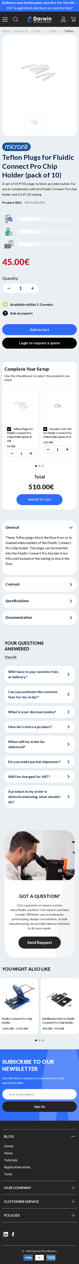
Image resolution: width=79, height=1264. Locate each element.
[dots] (36, 1040)
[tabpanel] (21, 424)
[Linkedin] (5, 1234)
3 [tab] (43, 466)
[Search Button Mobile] (15, 19)
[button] (11, 453)
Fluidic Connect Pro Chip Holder (17, 1020)
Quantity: (10, 278)
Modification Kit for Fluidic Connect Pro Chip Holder (58, 1020)
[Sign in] (63, 19)
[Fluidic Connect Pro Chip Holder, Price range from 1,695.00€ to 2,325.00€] (19, 997)
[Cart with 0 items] (73, 19)
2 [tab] (39, 466)
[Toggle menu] (5, 19)
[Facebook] (13, 1234)
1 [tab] (36, 466)
